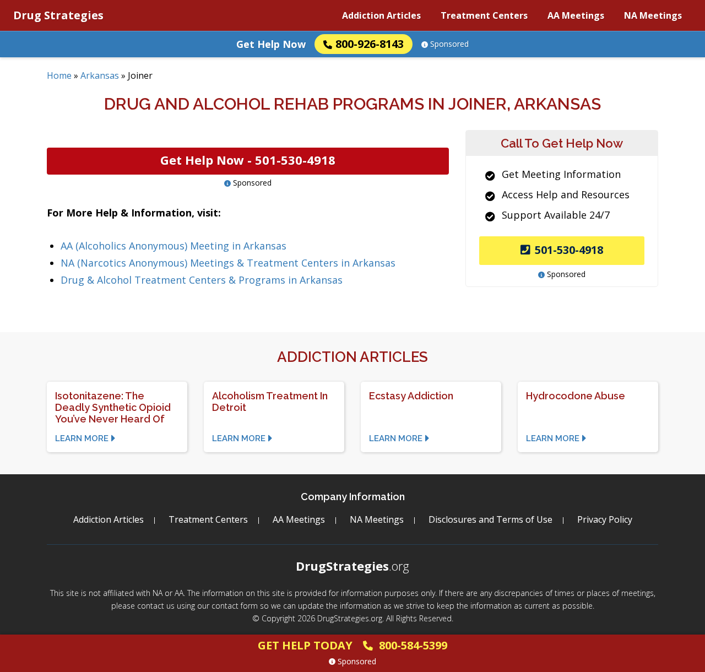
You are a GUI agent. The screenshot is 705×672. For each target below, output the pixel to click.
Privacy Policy (604, 519)
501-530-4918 (569, 249)
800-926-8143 (369, 43)
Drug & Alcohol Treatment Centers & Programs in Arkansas (202, 279)
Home (59, 75)
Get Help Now (271, 44)
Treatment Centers (484, 15)
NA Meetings (653, 15)
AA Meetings (575, 15)
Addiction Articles (381, 15)
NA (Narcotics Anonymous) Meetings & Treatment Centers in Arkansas (228, 262)
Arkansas (99, 75)
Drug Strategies (58, 15)
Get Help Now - (247, 159)
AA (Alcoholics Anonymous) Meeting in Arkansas (173, 245)
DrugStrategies (352, 565)
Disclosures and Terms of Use (490, 519)
